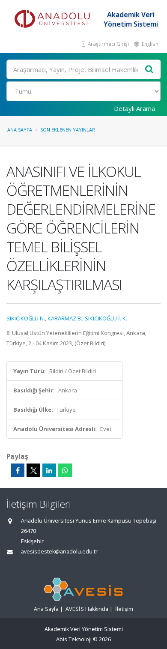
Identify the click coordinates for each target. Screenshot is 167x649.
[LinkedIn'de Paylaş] (49, 470)
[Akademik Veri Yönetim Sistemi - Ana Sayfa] (53, 19)
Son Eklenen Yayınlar (67, 129)
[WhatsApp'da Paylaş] (65, 470)
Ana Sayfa (19, 129)
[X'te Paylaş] (33, 470)
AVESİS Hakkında (87, 609)
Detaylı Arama (134, 108)
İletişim (124, 609)
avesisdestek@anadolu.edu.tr (59, 551)
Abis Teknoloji (74, 639)
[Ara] (149, 69)
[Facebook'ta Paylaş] (17, 470)
